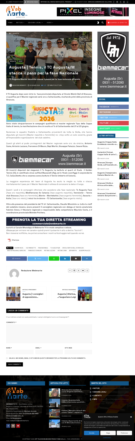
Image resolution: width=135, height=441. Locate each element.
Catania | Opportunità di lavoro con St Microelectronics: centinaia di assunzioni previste (74, 422)
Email (38, 348)
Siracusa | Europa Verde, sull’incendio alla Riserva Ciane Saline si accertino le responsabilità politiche (107, 163)
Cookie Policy (107, 437)
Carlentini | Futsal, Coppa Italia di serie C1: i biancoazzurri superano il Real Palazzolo (107, 153)
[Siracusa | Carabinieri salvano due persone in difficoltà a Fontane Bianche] (124, 196)
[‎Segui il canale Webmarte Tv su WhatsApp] (127, 2)
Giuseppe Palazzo (84, 250)
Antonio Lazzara (49, 250)
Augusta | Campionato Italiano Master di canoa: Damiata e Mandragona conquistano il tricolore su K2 (107, 174)
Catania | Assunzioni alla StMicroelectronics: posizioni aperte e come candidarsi (73, 401)
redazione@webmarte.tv (19, 421)
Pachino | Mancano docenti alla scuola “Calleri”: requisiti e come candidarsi (73, 411)
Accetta (91, 433)
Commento (11, 322)
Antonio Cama (62, 250)
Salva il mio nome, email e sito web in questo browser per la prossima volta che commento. (47, 358)
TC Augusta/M (55, 248)
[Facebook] (113, 2)
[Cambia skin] (98, 23)
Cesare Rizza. (19, 248)
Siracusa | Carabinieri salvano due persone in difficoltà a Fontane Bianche (107, 194)
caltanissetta (31, 248)
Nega (108, 433)
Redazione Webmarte (31, 270)
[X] (120, 2)
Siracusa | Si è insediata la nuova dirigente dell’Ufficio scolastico (72, 391)
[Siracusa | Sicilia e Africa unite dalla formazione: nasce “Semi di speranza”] (124, 186)
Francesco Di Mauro (35, 250)
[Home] (10, 33)
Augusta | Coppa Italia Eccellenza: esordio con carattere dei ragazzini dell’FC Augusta (107, 143)
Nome (9, 348)
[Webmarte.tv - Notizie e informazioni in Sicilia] (16, 12)
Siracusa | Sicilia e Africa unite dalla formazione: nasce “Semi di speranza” (105, 184)
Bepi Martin (73, 250)
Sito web (68, 348)
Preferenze (124, 433)
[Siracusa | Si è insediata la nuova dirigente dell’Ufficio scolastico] (54, 392)
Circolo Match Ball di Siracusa (73, 248)
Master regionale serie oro (16, 250)
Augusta (16, 33)
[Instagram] (117, 2)
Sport (20, 61)
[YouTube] (124, 2)
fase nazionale (43, 248)
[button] (131, 417)
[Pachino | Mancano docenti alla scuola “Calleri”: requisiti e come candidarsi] (54, 413)
